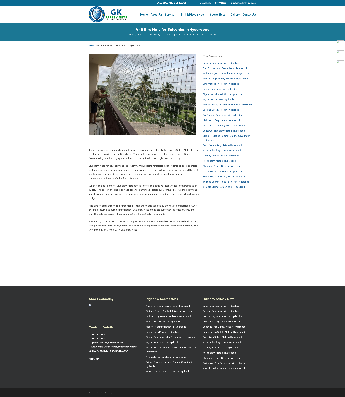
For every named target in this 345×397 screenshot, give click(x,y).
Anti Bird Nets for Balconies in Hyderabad (225, 68)
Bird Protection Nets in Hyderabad (221, 83)
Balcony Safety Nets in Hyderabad (221, 63)
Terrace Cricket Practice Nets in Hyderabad (226, 181)
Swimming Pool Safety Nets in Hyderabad (225, 176)
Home (92, 45)
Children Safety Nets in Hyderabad (221, 120)
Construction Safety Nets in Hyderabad (224, 130)
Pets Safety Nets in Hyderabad (219, 160)
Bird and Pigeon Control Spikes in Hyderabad (226, 73)
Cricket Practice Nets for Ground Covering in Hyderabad (226, 137)
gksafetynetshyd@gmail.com (107, 342)
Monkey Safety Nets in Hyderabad (221, 155)
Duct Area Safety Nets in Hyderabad (222, 145)
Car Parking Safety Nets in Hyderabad (223, 115)
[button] (172, 273)
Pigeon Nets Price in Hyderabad (219, 99)
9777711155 (98, 338)
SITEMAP (94, 359)
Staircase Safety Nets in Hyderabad (222, 166)
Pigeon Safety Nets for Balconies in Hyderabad (228, 104)
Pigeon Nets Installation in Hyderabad (223, 94)
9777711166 (98, 334)
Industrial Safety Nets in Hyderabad (222, 150)
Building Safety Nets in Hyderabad (221, 109)
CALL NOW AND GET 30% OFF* (172, 2)
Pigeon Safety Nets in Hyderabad (220, 89)
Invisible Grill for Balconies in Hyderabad (224, 186)
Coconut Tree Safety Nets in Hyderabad (224, 125)
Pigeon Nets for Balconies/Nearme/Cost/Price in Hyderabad (171, 349)
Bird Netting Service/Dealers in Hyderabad (225, 78)
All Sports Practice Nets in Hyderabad (223, 171)
